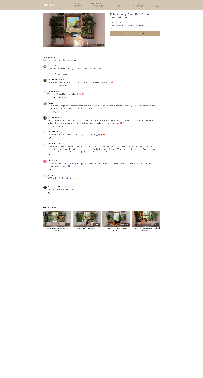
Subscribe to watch (134, 33)
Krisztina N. (53, 132)
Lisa (49, 66)
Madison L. (52, 117)
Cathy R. (51, 91)
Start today (119, 5)
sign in (45, 60)
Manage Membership (137, 5)
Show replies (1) (63, 74)
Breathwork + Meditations (97, 5)
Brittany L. (52, 79)
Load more (101, 199)
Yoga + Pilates (77, 5)
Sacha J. (51, 103)
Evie (49, 160)
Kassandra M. (53, 187)
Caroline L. (52, 143)
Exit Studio (155, 5)
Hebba (50, 175)
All (66, 5)
